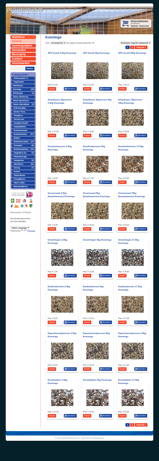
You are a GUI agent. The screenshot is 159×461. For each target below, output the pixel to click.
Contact (17, 58)
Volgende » (141, 47)
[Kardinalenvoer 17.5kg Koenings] (133, 314)
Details (52, 89)
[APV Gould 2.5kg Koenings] (62, 81)
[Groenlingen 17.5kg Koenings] (133, 267)
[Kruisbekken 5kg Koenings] (97, 408)
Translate (31, 231)
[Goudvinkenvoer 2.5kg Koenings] (62, 174)
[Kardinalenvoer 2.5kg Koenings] (62, 314)
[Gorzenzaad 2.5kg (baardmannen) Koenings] (62, 221)
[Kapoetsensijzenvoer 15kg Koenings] (133, 361)
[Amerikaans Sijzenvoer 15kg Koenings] (133, 127)
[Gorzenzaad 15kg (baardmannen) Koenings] (133, 221)
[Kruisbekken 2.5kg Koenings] (62, 408)
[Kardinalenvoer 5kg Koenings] (97, 314)
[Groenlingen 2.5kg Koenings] (62, 267)
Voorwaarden (21, 63)
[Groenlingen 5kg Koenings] (97, 267)
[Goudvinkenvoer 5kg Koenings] (97, 174)
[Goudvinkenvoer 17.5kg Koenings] (133, 174)
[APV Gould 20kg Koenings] (133, 81)
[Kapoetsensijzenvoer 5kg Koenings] (97, 361)
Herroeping (17, 41)
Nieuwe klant (144, 26)
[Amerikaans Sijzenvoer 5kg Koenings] (97, 127)
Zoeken (29, 68)
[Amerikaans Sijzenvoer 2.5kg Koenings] (62, 127)
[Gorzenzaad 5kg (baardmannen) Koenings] (97, 221)
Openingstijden (22, 45)
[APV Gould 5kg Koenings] (97, 81)
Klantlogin (134, 26)
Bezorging (19, 54)
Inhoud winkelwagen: (139, 21)
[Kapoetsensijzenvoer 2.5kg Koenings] (62, 361)
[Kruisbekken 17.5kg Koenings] (133, 408)
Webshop (18, 36)
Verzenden (19, 50)
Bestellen (71, 89)
